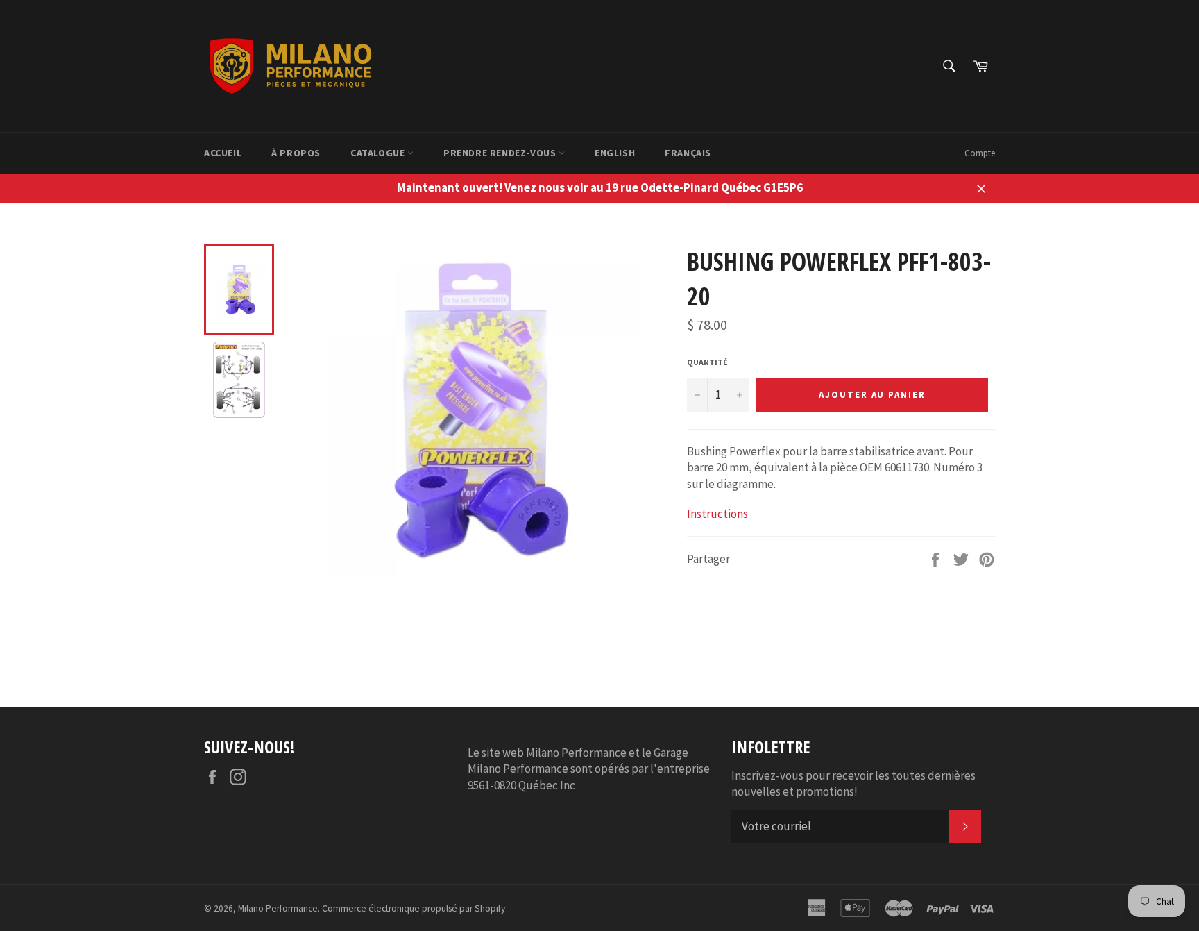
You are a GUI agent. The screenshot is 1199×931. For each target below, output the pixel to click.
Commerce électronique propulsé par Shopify (413, 908)
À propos (296, 152)
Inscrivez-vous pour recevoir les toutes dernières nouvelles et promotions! (853, 783)
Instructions (717, 513)
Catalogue (378, 152)
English (615, 152)
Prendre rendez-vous (501, 152)
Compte (979, 153)
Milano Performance (278, 908)
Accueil (222, 152)
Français (688, 152)
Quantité (707, 362)
